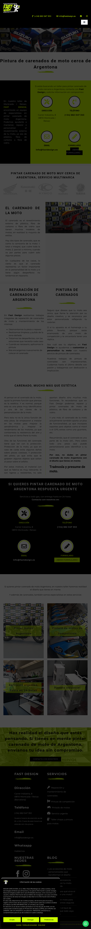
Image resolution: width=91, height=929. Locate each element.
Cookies (18, 925)
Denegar (30, 920)
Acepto (12, 920)
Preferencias (49, 920)
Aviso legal (41, 925)
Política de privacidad (30, 925)
